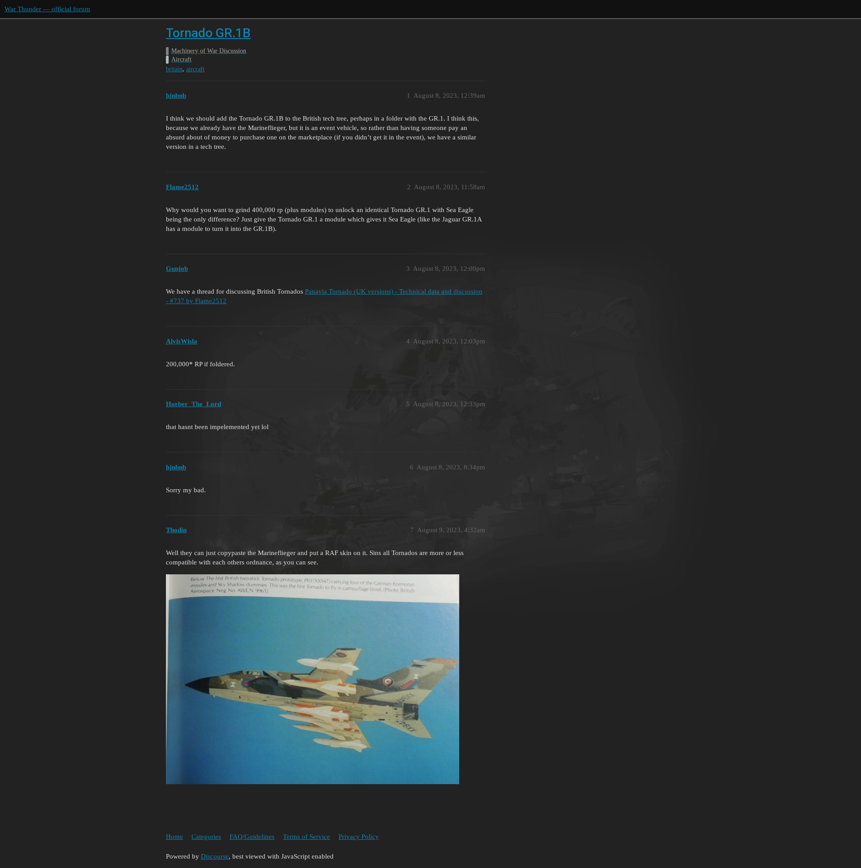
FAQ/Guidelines (252, 836)
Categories (206, 836)
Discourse (215, 856)
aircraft (195, 69)
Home (174, 836)
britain (174, 69)
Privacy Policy (359, 836)
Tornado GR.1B (208, 33)
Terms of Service (306, 836)
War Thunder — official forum (47, 9)
